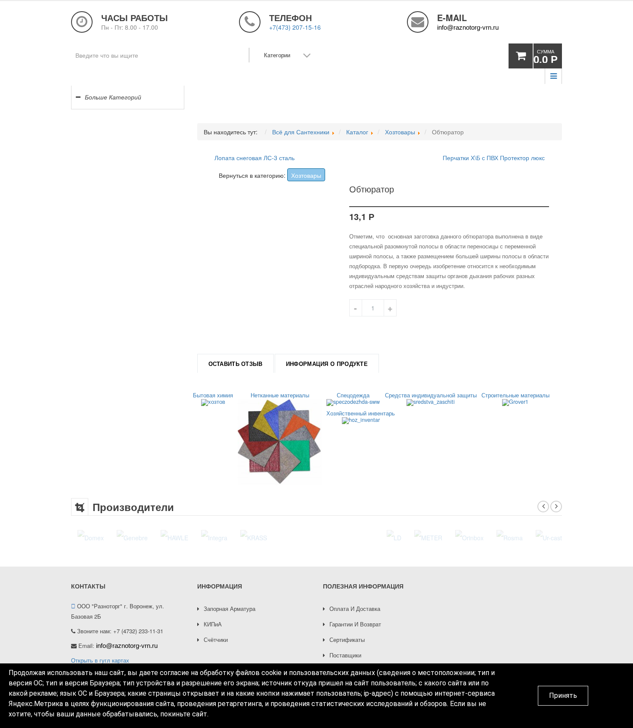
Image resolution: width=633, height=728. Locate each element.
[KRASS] (253, 537)
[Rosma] (403, 537)
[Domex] (91, 537)
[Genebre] (132, 537)
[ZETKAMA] (515, 537)
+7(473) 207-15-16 (295, 27)
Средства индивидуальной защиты (431, 396)
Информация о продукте (327, 363)
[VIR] (476, 537)
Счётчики (216, 639)
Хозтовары (306, 175)
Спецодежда (353, 396)
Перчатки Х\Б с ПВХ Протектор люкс (494, 157)
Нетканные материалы (280, 396)
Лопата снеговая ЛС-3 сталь (254, 157)
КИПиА (213, 624)
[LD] (287, 537)
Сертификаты (347, 639)
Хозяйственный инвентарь (360, 414)
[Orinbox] (362, 537)
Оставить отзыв (235, 363)
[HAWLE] (174, 537)
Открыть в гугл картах (100, 660)
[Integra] (214, 537)
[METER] (321, 537)
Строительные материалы (515, 396)
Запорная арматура (229, 608)
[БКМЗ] (557, 537)
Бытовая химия (213, 396)
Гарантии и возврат (355, 624)
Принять (563, 695)
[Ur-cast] (442, 537)
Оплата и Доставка (354, 608)
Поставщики (345, 655)
